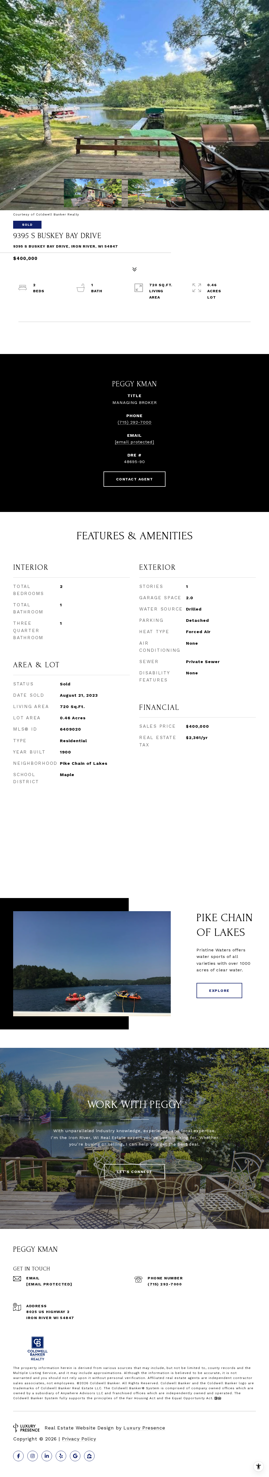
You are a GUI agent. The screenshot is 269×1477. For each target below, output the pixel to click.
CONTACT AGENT (134, 479)
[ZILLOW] (89, 1456)
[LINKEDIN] (47, 1456)
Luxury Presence (144, 1427)
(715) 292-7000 (135, 422)
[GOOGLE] (75, 1456)
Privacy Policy (79, 1439)
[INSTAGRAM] (32, 1456)
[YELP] (61, 1456)
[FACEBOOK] (18, 1456)
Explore (219, 990)
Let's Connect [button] (134, 1172)
